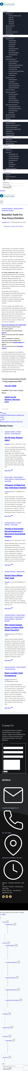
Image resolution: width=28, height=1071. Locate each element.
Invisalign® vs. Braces (13, 73)
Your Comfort (11, 166)
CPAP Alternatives (12, 98)
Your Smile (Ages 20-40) (14, 156)
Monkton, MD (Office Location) (15, 15)
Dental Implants (12, 46)
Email (5, 750)
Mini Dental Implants (10, 143)
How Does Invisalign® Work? (14, 67)
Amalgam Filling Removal (14, 87)
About (4, 922)
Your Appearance (12, 164)
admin (5, 222)
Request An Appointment (11, 176)
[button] (4, 180)
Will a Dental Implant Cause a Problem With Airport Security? (14, 627)
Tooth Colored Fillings (13, 54)
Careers (7, 178)
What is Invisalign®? (13, 63)
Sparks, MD (11, 17)
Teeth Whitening (12, 50)
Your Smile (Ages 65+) (13, 160)
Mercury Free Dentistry (10, 116)
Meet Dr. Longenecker (10, 25)
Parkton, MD (11, 19)
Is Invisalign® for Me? (13, 69)
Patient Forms (8, 149)
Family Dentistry (9, 479)
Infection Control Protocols (11, 168)
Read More (9, 470)
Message (6, 758)
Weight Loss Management (14, 102)
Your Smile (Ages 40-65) (13, 158)
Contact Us (8, 174)
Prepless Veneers (12, 44)
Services (5, 943)
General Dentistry (20, 479)
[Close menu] (0, 918)
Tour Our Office (9, 29)
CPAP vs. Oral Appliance (13, 100)
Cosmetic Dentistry (12, 40)
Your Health (11, 162)
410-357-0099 (10, 386)
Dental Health (8, 477)
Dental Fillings (11, 112)
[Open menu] (1, 202)
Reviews (6, 145)
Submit (5, 771)
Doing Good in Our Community (12, 31)
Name (5, 745)
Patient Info (5, 1036)
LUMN (3, 914)
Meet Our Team (9, 27)
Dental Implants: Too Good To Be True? (11, 420)
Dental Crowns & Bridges (14, 52)
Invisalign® (5, 1013)
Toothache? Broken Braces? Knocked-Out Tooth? (12, 415)
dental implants (18, 342)
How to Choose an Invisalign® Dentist (16, 71)
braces (4, 332)
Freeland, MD (11, 23)
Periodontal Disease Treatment (15, 108)
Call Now (2, 190)
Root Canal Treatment (13, 110)
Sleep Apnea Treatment (13, 94)
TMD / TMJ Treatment (10, 89)
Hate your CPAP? (12, 96)
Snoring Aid (8, 118)
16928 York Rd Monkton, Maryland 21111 (12, 399)
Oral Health (8, 481)
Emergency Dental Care (10, 114)
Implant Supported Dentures (14, 85)
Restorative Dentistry (13, 79)
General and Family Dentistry (14, 106)
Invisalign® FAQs (12, 75)
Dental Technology (9, 33)
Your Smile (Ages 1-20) (13, 154)
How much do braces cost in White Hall (13, 325)
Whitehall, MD (11, 21)
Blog (5, 170)
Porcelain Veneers (12, 42)
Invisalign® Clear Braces (13, 48)
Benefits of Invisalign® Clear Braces (16, 65)
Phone (5, 754)
